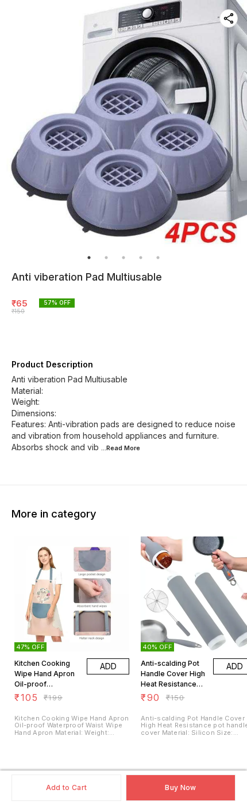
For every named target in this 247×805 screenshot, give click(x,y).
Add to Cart (66, 787)
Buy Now (180, 787)
